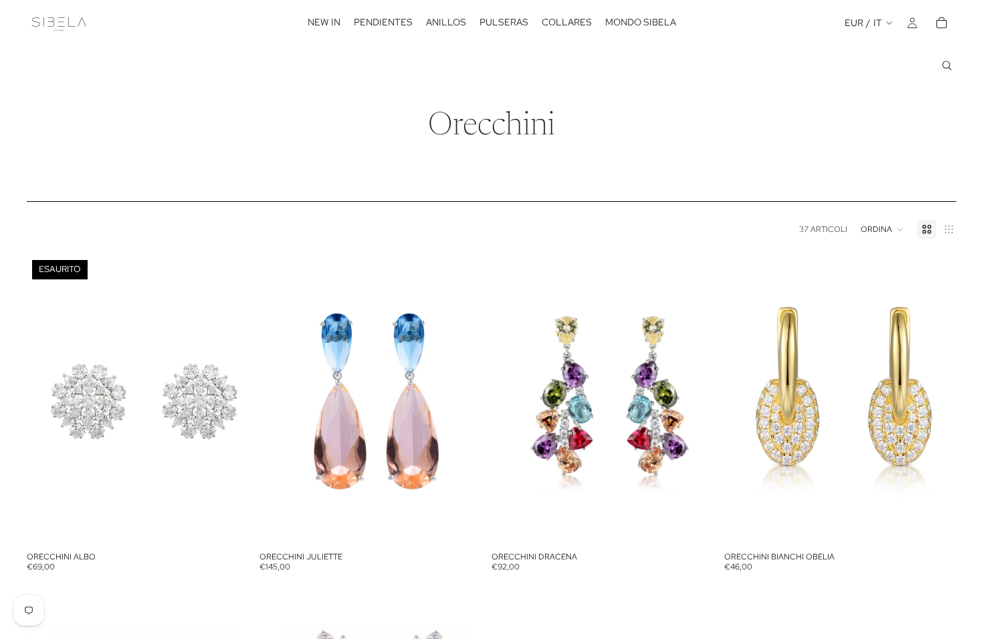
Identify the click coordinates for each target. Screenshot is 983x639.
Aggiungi (482, 524)
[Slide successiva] (239, 400)
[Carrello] (941, 22)
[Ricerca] (947, 65)
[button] (882, 229)
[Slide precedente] (47, 400)
